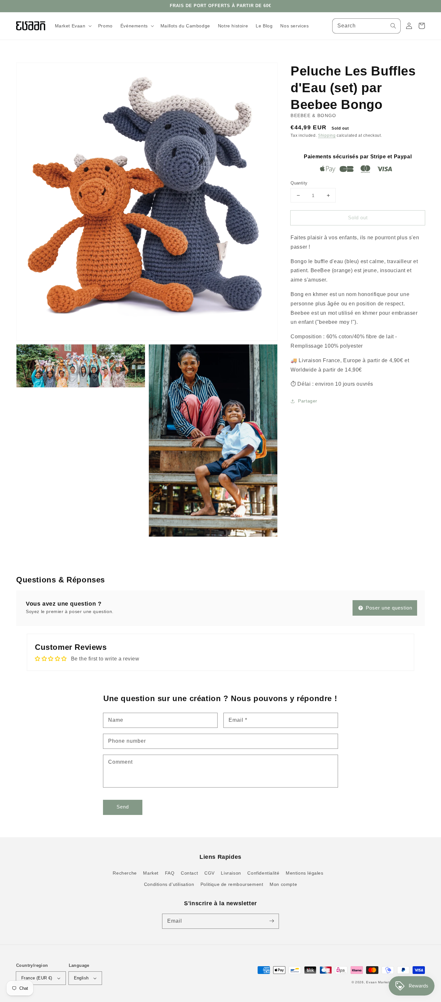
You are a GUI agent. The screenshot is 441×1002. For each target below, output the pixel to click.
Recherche (125, 873)
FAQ (170, 873)
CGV (209, 873)
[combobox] (366, 26)
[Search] (393, 26)
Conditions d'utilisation (169, 884)
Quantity (299, 183)
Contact (189, 873)
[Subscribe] (271, 921)
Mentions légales (304, 873)
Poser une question (388, 607)
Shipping (327, 135)
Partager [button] (307, 400)
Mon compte (283, 884)
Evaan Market (378, 982)
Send (123, 806)
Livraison (231, 873)
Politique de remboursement (231, 884)
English (81, 978)
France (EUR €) (36, 978)
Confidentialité (263, 873)
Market (151, 873)
